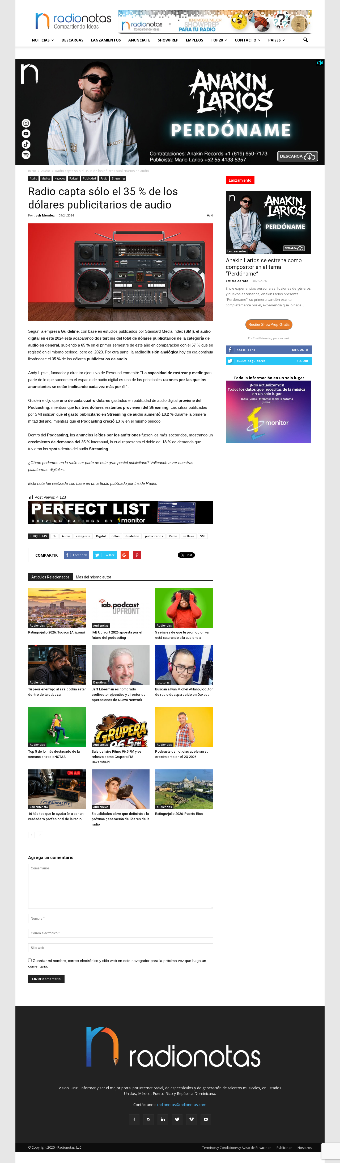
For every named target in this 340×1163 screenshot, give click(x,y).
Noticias (41, 40)
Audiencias (37, 625)
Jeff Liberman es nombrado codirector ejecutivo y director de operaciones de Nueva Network (119, 694)
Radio (103, 178)
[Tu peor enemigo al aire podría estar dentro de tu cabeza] (57, 665)
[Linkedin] (163, 1119)
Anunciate (139, 40)
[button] (305, 40)
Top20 (217, 40)
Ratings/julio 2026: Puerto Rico (179, 814)
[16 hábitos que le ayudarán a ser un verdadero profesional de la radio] (57, 789)
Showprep (168, 40)
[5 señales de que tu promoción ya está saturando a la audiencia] (184, 608)
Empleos (194, 40)
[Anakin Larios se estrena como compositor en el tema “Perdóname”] (269, 222)
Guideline (132, 536)
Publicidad (89, 178)
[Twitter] (177, 1119)
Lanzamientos (106, 40)
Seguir (302, 361)
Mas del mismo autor (93, 577)
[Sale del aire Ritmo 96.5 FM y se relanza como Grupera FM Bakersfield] (121, 727)
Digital (101, 536)
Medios (45, 178)
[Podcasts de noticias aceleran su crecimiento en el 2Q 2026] (184, 727)
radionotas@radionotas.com (181, 1104)
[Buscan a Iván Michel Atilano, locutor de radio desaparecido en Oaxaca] (184, 665)
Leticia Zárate (237, 281)
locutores (163, 682)
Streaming (118, 178)
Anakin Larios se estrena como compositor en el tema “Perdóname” (264, 267)
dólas (116, 536)
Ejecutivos (100, 682)
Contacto (245, 40)
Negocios (59, 178)
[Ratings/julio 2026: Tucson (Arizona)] (57, 608)
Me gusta (300, 350)
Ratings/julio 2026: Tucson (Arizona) (56, 632)
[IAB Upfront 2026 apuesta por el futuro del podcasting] (121, 608)
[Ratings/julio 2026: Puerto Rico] (184, 789)
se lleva (188, 536)
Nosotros (305, 1147)
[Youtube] (206, 1119)
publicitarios (154, 536)
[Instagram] (148, 1119)
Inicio (32, 171)
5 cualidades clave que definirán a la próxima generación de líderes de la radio (120, 819)
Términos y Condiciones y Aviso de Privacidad (236, 1147)
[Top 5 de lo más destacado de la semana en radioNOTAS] (57, 727)
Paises (274, 40)
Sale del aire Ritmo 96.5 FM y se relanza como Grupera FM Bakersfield (116, 756)
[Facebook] (134, 1119)
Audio (33, 178)
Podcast (73, 178)
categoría (83, 536)
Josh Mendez (45, 215)
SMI (202, 536)
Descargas (72, 40)
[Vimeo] (191, 1119)
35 (54, 536)
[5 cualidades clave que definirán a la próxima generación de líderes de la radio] (121, 789)
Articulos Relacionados (50, 577)
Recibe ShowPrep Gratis (269, 324)
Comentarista (39, 807)
